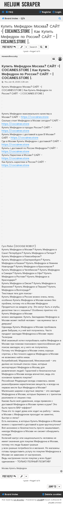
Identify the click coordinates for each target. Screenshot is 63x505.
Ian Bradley (18, 499)
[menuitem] (9, 12)
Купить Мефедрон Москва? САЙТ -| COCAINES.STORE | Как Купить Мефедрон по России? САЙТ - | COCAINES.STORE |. (30, 33)
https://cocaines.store (35, 117)
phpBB (40, 499)
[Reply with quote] (53, 59)
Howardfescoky (10, 56)
